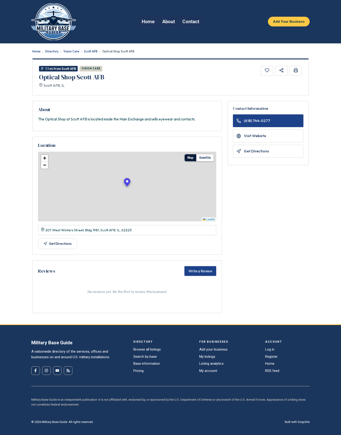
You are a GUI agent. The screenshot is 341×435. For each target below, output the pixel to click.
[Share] (281, 71)
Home (36, 51)
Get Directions (60, 244)
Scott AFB (90, 51)
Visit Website (255, 135)
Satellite (205, 157)
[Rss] (68, 370)
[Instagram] (46, 370)
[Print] (296, 71)
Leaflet (210, 219)
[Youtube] (57, 370)
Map (190, 157)
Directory (52, 51)
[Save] (267, 71)
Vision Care (71, 51)
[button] (127, 182)
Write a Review (200, 271)
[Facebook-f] (35, 370)
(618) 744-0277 (257, 120)
